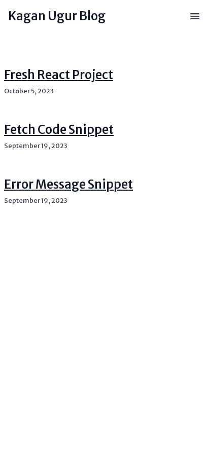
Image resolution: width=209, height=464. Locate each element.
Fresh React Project (58, 75)
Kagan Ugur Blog (57, 16)
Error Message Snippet (68, 184)
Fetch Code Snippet (59, 129)
